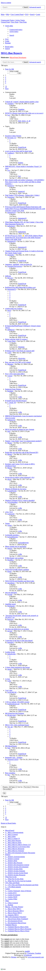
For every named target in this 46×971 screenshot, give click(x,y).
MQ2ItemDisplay (11, 746)
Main (2, 14)
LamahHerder (12, 491)
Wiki (7, 14)
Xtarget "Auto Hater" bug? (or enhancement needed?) (23, 441)
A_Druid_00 (11, 402)
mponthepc (11, 583)
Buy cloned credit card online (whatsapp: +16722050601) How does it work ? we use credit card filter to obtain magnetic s (24, 182)
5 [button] (5, 83)
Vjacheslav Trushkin (34, 953)
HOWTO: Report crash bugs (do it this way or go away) (24, 113)
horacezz (10, 619)
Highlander (11, 606)
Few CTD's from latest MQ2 (15, 374)
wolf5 (9, 353)
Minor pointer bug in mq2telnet (15, 546)
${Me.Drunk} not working (14, 558)
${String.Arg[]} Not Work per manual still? (20, 351)
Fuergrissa (10, 197)
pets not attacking (11, 592)
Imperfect (10, 642)
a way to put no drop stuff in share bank (18, 151)
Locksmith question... (12, 535)
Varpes (7, 523)
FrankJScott (22, 147)
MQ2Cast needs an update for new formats (19, 429)
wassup (9, 376)
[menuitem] (15, 29)
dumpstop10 (11, 212)
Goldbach (10, 153)
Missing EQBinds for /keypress (15, 489)
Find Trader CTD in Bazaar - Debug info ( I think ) (22, 195)
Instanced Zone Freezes (13, 389)
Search (32, 14)
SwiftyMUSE (12, 692)
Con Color (8, 690)
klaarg (9, 571)
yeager (9, 525)
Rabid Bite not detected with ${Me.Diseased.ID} (21, 452)
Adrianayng (11, 420)
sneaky (9, 669)
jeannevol (10, 186)
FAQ (26, 14)
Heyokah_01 (11, 138)
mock (9, 310)
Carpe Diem (11, 341)
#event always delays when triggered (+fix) (19, 477)
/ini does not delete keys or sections (17, 629)
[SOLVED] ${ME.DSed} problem (17, 569)
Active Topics (20, 20)
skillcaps (8, 276)
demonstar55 (11, 289)
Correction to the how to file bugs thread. (19, 640)
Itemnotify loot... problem (13, 757)
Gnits (9, 681)
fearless (20, 163)
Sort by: (20, 787)
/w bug (7, 679)
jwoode (9, 594)
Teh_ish (10, 727)
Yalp (8, 748)
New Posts (14, 22)
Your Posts (23, 22)
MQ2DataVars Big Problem (14, 713)
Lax (8, 115)
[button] (9, 69)
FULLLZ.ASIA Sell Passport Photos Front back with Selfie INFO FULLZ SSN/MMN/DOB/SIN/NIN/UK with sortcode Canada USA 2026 (25, 208)
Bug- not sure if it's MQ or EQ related (18, 362)
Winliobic (21, 347)
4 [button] (5, 81)
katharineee (11, 226)
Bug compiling (10, 773)
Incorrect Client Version (13, 136)
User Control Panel (17, 14)
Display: (6, 787)
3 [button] (5, 79)
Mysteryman (11, 715)
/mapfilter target (10, 604)
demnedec (10, 255)
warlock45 (10, 514)
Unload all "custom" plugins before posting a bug (22, 102)
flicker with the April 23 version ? (16, 339)
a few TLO (9, 512)
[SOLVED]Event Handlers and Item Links (19, 581)
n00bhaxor (11, 330)
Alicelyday (21, 358)
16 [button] (6, 87)
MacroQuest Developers (18, 57)
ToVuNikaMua (12, 502)
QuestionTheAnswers (14, 266)
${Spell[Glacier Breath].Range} (16, 401)
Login (38, 14)
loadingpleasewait (13, 704)
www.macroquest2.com (36, 957)
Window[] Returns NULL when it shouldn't (20, 500)
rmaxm (9, 548)
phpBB (27, 951)
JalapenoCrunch (12, 759)
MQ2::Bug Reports (11, 53)
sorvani (9, 631)
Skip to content (6, 3)
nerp (8, 431)
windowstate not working (13, 308)
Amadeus (10, 103)
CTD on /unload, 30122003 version (17, 702)
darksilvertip (11, 654)
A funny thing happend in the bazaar (17, 667)
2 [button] (5, 77)
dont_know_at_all (24, 121)
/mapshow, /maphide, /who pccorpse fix (18, 264)
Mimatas (10, 364)
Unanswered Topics (7, 20)
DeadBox (10, 560)
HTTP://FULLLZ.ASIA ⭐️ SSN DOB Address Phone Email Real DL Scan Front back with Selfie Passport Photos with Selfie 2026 (24, 237)
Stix (8, 775)
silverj (9, 479)
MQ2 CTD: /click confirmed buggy (17, 725)
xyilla (20, 397)
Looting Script (10, 652)
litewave (10, 278)
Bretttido (10, 391)
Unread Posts (5, 22)
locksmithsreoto (12, 537)
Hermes (13, 957)
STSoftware (28, 955)
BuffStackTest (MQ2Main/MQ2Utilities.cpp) (20, 287)
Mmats (9, 443)
